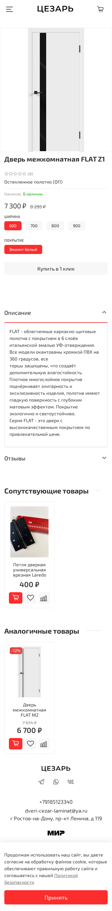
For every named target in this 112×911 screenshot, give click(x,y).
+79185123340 (56, 802)
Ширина (12, 217)
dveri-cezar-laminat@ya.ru (56, 810)
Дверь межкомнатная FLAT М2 (29, 709)
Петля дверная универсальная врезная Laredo (29, 569)
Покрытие (14, 240)
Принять (56, 897)
